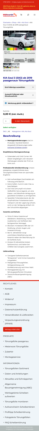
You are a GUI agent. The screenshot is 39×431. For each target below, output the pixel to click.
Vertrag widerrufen (12, 329)
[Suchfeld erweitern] (28, 14)
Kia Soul (25, 22)
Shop (14, 22)
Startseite (7, 22)
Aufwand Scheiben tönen (17, 147)
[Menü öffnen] (34, 14)
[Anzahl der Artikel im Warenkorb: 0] (21, 15)
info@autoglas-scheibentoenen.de (23, 2)
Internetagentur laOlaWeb (24, 429)
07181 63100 (7, 2)
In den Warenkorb (22, 121)
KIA (19, 22)
